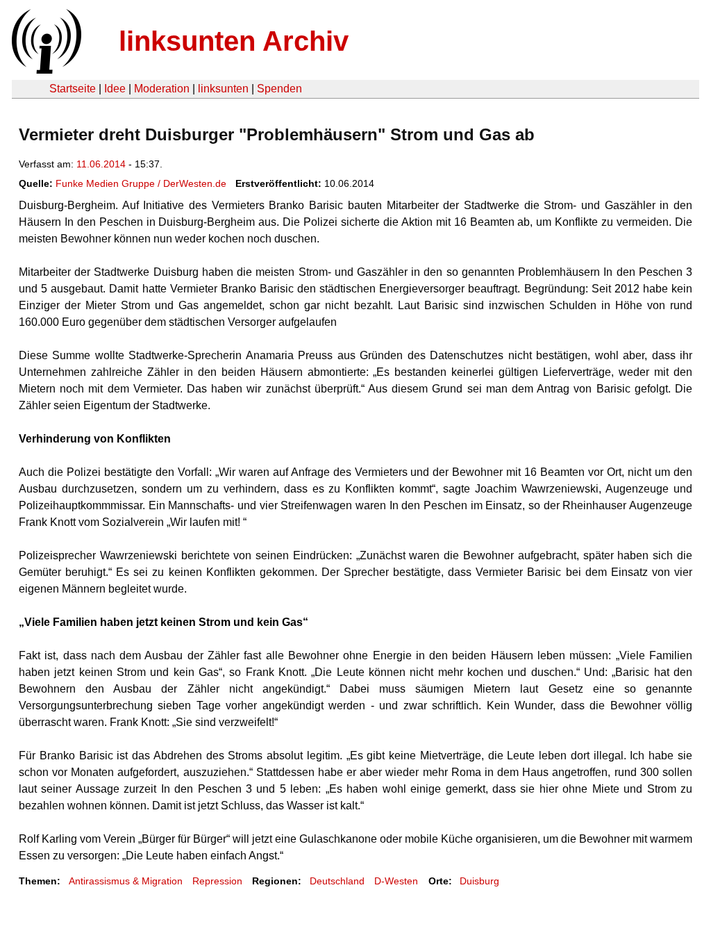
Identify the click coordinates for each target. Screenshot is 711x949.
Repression (217, 880)
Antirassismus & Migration (126, 880)
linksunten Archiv (234, 41)
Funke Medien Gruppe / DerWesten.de (141, 183)
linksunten (223, 88)
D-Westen (396, 880)
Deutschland (337, 880)
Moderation (162, 88)
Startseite (72, 88)
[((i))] (45, 70)
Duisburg (479, 880)
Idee (115, 88)
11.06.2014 (101, 164)
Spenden (279, 88)
